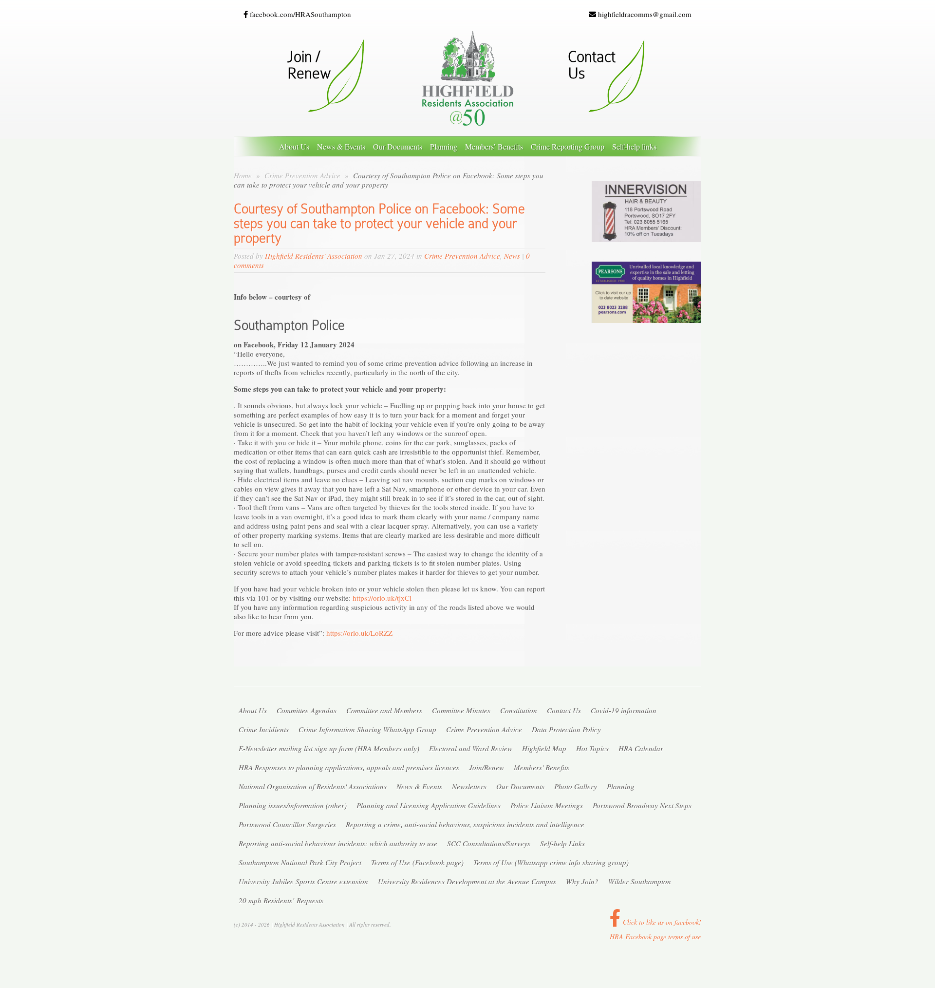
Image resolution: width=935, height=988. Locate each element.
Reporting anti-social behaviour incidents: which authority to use (338, 843)
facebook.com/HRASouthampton (299, 14)
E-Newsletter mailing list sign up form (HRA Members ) (329, 748)
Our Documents (397, 146)
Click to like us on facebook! (661, 922)
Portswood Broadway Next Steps (642, 805)
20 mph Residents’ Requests (281, 900)
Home (243, 175)
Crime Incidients (264, 729)
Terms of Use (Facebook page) (417, 862)
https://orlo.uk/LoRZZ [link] (359, 633)
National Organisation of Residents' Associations (313, 786)
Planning (443, 146)
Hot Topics (592, 748)
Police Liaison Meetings (546, 805)
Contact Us (564, 710)
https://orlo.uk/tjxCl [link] (382, 598)
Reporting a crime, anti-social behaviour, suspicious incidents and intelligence (465, 824)
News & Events (341, 146)
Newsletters (469, 786)
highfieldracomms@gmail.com (644, 14)
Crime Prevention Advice (303, 175)
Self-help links (634, 146)
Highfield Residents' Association (313, 256)
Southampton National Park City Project (300, 862)
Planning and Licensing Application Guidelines (428, 805)
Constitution (518, 710)
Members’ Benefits (494, 146)
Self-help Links (562, 843)
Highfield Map (544, 748)
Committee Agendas (307, 710)
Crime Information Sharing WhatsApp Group (367, 729)
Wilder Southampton (639, 881)
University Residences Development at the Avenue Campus (467, 881)
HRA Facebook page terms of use (655, 936)
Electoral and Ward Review (470, 748)
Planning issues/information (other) (293, 805)
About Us (294, 146)
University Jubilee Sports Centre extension (303, 881)
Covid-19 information (623, 710)
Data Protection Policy (566, 729)
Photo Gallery (575, 786)
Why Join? (582, 881)
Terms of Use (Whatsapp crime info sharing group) (551, 862)
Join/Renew (486, 767)
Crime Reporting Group (567, 146)
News (512, 256)
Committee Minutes (461, 710)
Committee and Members (384, 710)
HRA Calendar (640, 748)
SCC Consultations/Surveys (488, 843)
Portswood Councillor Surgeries (287, 824)
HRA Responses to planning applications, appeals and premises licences (349, 767)
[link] (289, 325)
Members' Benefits (541, 767)
